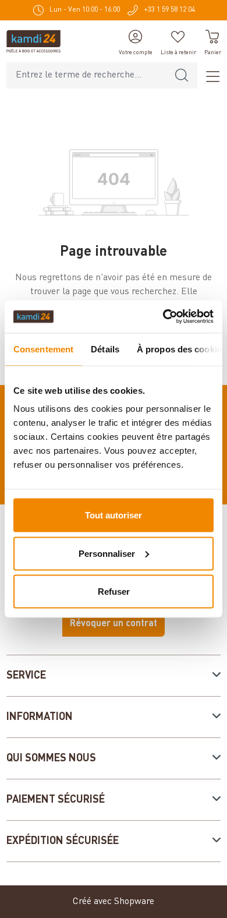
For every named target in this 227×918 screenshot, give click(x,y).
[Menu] (209, 75)
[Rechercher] (181, 75)
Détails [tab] (105, 349)
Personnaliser (107, 553)
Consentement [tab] (43, 349)
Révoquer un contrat (113, 624)
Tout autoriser (113, 515)
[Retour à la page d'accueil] (33, 41)
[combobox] (86, 75)
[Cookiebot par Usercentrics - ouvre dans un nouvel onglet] (163, 316)
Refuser (114, 591)
